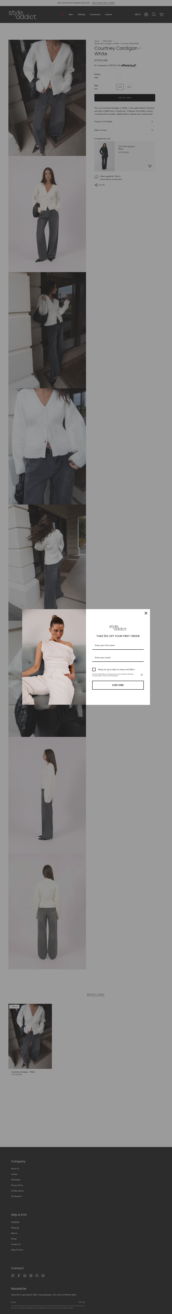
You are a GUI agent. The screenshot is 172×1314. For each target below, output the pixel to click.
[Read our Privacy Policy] (142, 675)
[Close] (146, 613)
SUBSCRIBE (118, 685)
